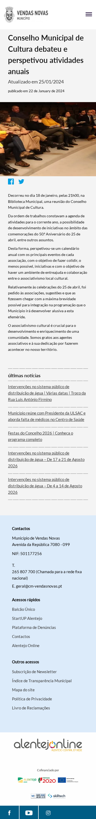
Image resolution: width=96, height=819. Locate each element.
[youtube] (28, 812)
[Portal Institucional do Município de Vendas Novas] (26, 15)
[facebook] (9, 812)
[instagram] (48, 812)
